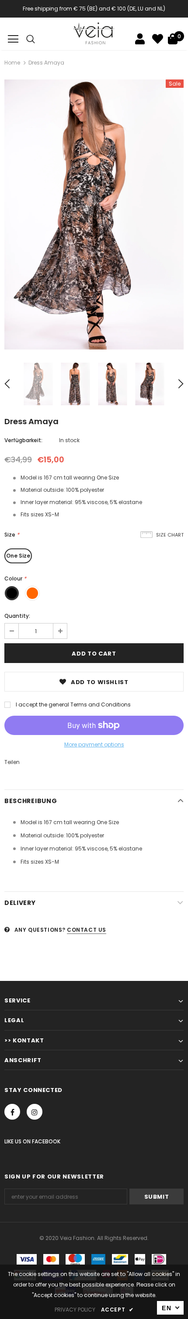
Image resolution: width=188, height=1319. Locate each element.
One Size (18, 555)
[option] (94, 214)
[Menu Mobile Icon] (13, 39)
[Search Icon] (30, 39)
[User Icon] (140, 38)
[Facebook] (12, 1112)
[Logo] (94, 33)
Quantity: (17, 616)
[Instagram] (34, 1112)
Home (12, 62)
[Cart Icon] (173, 38)
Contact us (86, 929)
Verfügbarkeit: (23, 440)
